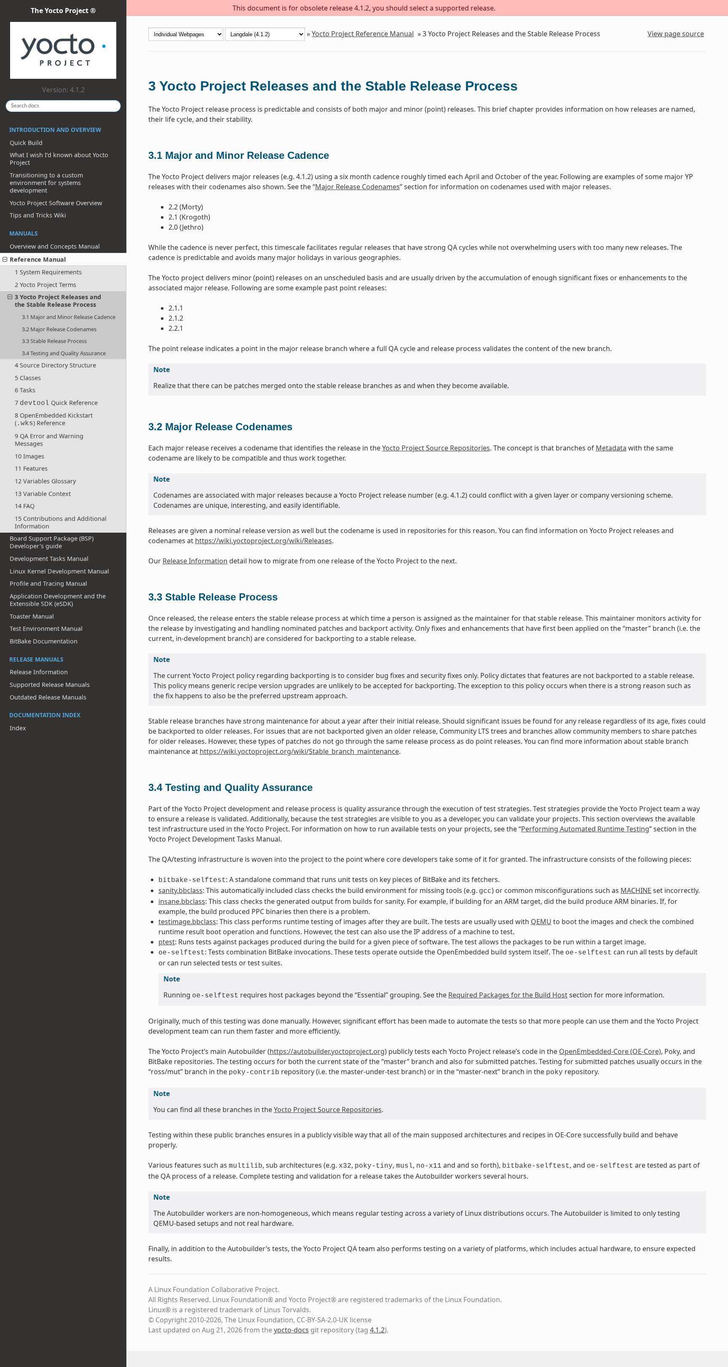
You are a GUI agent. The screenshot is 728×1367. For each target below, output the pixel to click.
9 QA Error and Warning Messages (49, 440)
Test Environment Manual (46, 629)
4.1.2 (377, 1330)
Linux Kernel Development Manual (59, 571)
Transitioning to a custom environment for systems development (46, 182)
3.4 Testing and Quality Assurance (64, 353)
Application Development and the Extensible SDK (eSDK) (58, 600)
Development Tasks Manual (49, 559)
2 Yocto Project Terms (45, 285)
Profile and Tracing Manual (48, 583)
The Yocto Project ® (63, 10)
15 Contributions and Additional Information (61, 522)
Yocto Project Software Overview (56, 203)
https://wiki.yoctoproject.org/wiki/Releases (263, 540)
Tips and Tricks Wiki (38, 215)
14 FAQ (25, 506)
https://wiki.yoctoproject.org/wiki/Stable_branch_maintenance (299, 751)
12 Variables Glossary (45, 481)
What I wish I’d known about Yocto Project (59, 158)
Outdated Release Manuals (48, 697)
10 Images (29, 456)
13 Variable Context (43, 494)
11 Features (31, 468)
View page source (676, 33)
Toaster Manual (32, 616)
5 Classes (28, 378)
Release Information (39, 672)
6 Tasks (25, 390)
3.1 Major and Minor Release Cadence (68, 317)
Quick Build (26, 143)
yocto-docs (291, 1330)
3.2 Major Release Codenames (59, 329)
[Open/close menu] (5, 259)
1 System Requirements (48, 272)
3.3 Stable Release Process (54, 341)
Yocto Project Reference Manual (363, 33)
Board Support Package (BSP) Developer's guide (52, 542)
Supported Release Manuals (50, 685)
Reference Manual (38, 259)
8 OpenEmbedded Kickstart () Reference (54, 419)
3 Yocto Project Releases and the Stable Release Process (58, 300)
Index (18, 728)
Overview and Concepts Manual (55, 246)
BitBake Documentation (44, 641)
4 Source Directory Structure (55, 365)
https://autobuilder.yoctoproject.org (327, 1051)
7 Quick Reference (56, 403)
